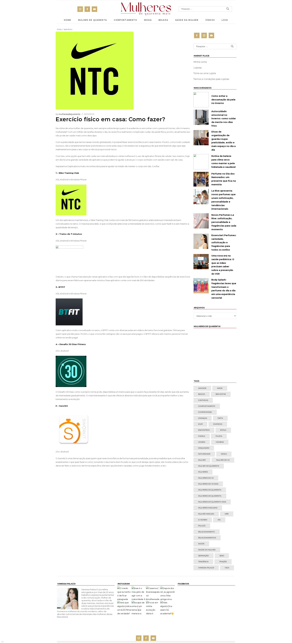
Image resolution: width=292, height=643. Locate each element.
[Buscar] (228, 9)
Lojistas (197, 67)
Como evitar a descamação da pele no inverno (223, 100)
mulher (202, 460)
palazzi (201, 526)
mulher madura (206, 514)
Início (59, 29)
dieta (220, 418)
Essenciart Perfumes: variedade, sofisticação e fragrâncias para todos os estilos (223, 242)
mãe (227, 514)
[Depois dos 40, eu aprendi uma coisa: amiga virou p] (167, 594)
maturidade (204, 454)
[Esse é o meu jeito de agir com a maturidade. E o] (139, 594)
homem (201, 442)
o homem (202, 520)
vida (227, 568)
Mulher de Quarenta (92, 20)
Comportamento (125, 20)
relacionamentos (207, 538)
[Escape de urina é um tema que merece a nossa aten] (139, 608)
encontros (204, 430)
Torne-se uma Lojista (204, 73)
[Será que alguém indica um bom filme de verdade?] (124, 608)
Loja (225, 20)
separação (203, 556)
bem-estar (221, 394)
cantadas (203, 400)
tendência (203, 562)
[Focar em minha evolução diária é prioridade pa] (153, 608)
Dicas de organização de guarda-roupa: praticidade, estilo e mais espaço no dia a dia (223, 140)
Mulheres (203, 472)
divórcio (217, 424)
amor (219, 388)
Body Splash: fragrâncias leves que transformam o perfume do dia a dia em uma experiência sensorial (223, 288)
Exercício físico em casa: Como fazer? (110, 119)
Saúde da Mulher (186, 20)
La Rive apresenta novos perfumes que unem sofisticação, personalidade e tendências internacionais (223, 199)
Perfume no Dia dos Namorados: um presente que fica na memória (223, 179)
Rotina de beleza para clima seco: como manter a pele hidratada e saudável (223, 161)
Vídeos (210, 20)
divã (200, 424)
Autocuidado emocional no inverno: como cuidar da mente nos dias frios (223, 118)
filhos (219, 436)
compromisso (205, 412)
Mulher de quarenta (208, 466)
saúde (201, 544)
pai (219, 520)
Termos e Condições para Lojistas (211, 79)
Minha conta (200, 62)
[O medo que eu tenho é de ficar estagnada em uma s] (124, 594)
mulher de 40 (222, 460)
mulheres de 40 (206, 478)
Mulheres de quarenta (209, 490)
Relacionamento (206, 532)
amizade (202, 388)
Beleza (163, 20)
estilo (223, 430)
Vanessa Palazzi (206, 568)
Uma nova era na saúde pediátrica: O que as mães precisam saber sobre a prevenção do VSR (222, 264)
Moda (148, 20)
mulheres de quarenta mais (212, 502)
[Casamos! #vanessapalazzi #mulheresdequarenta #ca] (153, 594)
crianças (202, 418)
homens (220, 442)
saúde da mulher (207, 550)
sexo (221, 556)
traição (223, 562)
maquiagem (203, 448)
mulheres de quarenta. (210, 496)
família (201, 436)
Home (67, 20)
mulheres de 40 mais (208, 484)
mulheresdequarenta (69, 114)
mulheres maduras (207, 508)
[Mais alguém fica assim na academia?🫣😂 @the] (167, 608)
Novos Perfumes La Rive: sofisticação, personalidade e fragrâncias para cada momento (223, 222)
